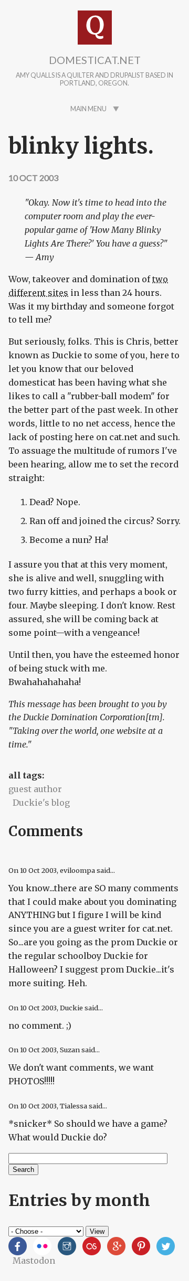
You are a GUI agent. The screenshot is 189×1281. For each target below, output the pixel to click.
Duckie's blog (41, 802)
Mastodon (34, 1260)
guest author (35, 789)
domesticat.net (95, 60)
